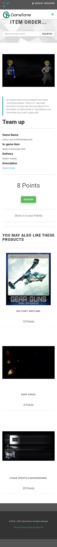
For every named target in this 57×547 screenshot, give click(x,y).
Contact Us (38, 527)
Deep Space (28, 394)
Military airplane (28, 311)
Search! (47, 34)
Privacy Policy (26, 527)
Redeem (28, 199)
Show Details (8, 168)
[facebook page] (3, 3)
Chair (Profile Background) (28, 478)
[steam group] (8, 3)
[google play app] (4, 6)
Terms (16, 527)
